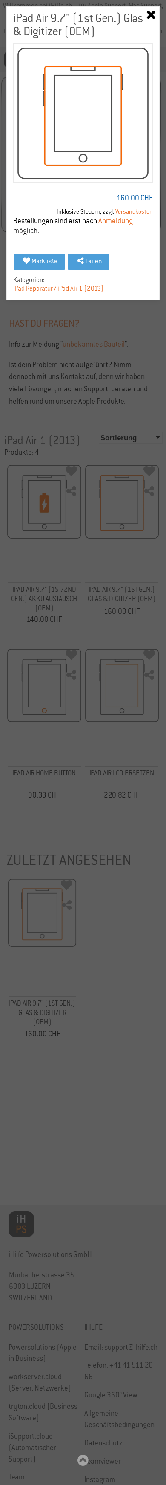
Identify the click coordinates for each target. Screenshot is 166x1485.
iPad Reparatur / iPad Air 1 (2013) (58, 289)
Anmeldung (115, 222)
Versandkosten (134, 212)
